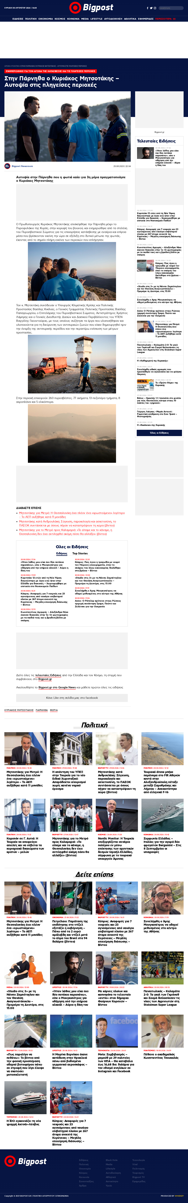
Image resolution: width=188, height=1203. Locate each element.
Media (85, 19)
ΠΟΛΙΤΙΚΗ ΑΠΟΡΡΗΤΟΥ (43, 1196)
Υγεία (109, 1185)
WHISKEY (179, 1196)
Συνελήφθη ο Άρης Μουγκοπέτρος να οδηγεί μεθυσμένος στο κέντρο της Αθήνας (99, 592)
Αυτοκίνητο (112, 1181)
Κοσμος (60, 19)
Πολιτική (83, 1164)
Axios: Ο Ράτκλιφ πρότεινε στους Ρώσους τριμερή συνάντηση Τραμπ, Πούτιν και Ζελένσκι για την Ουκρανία (98, 603)
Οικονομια (45, 19)
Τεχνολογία (138, 1160)
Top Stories (80, 553)
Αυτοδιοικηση (113, 19)
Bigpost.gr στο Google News (57, 687)
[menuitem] (17, 19)
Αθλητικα (130, 19)
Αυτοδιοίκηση (113, 1173)
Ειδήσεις (61, 553)
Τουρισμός (138, 1173)
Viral (134, 1164)
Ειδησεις (17, 19)
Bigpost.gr (45, 679)
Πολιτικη (31, 19)
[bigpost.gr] (91, 13)
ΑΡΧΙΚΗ (7, 66)
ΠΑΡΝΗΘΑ (42, 710)
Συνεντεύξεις (86, 1181)
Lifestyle (96, 19)
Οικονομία (85, 1168)
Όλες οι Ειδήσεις (159, 432)
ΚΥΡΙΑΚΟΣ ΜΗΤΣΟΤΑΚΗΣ (18, 710)
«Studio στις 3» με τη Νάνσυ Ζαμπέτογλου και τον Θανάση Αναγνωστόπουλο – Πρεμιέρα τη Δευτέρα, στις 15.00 (98, 580)
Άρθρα (82, 1185)
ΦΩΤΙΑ (54, 710)
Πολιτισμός (138, 1168)
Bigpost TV (138, 1177)
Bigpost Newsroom (22, 166)
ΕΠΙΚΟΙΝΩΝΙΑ (62, 1196)
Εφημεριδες (146, 19)
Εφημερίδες (139, 1181)
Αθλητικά (111, 1177)
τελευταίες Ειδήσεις (48, 675)
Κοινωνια (73, 19)
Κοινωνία (84, 1177)
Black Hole (112, 1160)
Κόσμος (83, 1173)
